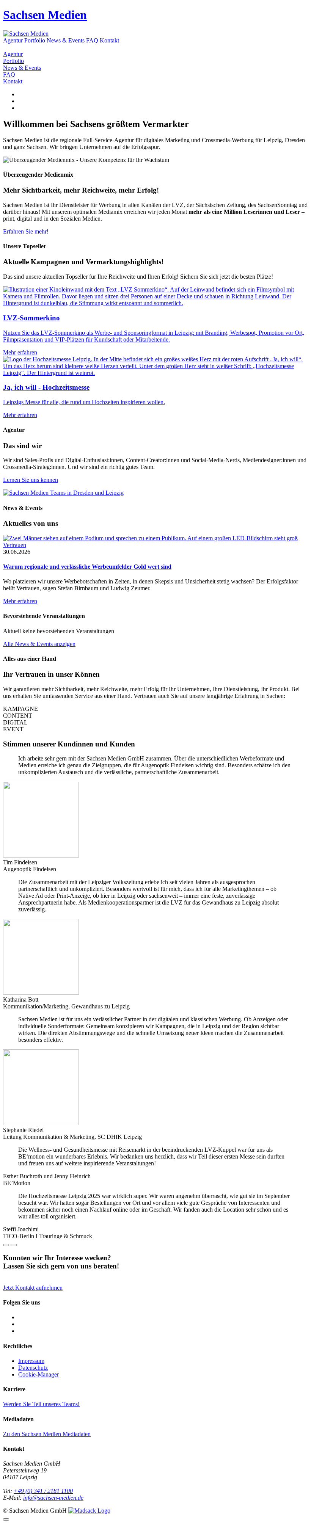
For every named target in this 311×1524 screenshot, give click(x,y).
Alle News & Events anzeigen (39, 644)
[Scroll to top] (6, 1519)
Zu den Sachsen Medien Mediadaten (47, 1434)
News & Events (66, 40)
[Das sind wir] (63, 492)
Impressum (31, 1361)
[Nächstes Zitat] (14, 1245)
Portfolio (34, 40)
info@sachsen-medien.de (53, 1497)
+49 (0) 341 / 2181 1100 (43, 1491)
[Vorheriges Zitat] (6, 1245)
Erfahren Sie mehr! (26, 231)
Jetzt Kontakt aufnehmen (33, 1287)
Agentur (13, 40)
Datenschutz (33, 1367)
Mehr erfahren (20, 601)
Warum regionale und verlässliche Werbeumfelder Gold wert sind (87, 566)
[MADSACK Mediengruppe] (89, 1510)
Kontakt (109, 40)
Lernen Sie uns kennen (30, 480)
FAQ (92, 40)
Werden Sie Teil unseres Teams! (41, 1404)
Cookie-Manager (38, 1374)
